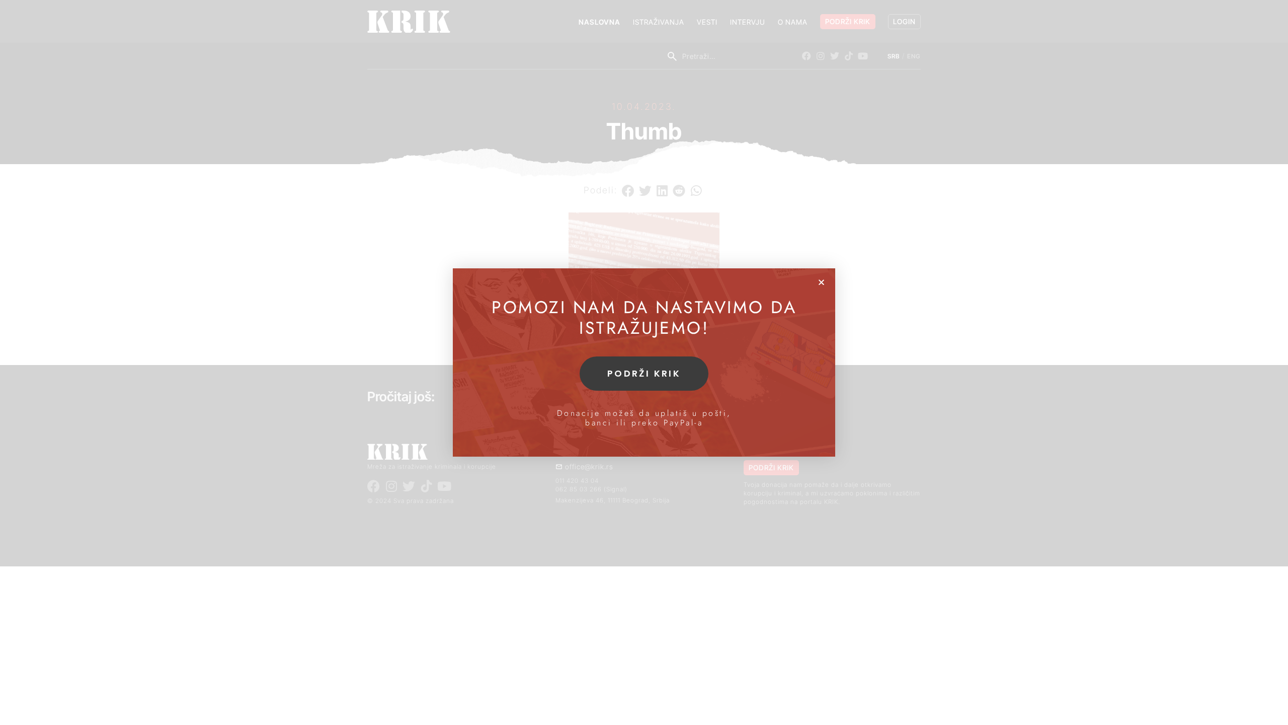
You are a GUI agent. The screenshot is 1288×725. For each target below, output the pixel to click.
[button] (821, 282)
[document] (644, 362)
